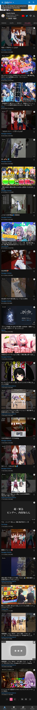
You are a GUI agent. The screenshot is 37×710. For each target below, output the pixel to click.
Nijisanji (3, 330)
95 (26, 699)
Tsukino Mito (4, 609)
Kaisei (3, 107)
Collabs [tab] (28, 23)
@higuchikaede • (10, 15)
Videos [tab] (3, 23)
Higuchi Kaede (10, 13)
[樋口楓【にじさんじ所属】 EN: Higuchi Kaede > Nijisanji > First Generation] (3, 16)
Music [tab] (19, 23)
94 (22, 699)
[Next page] (30, 699)
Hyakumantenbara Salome (8, 386)
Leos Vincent (4, 246)
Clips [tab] (12, 23)
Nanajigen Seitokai (6, 50)
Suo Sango (4, 524)
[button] (9, 2)
